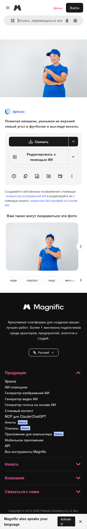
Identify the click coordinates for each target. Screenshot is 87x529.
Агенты (16, 422)
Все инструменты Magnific (25, 451)
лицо (51, 280)
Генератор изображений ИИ (27, 392)
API (7, 445)
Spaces (10, 381)
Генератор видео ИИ (21, 398)
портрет (32, 280)
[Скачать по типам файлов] (73, 141)
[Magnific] (43, 308)
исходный (32, 41)
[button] (43, 352)
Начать (12, 464)
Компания (14, 478)
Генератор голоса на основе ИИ (30, 404)
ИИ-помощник (16, 387)
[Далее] (80, 246)
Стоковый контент (19, 410)
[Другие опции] (72, 176)
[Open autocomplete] (10, 20)
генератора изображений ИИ (26, 196)
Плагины (17, 428)
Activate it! (66, 521)
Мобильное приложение (24, 440)
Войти (74, 7)
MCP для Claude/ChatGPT (25, 416)
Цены (58, 7)
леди (13, 280)
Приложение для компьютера (34, 433)
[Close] (80, 521)
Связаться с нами (22, 491)
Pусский (43, 352)
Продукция (15, 372)
